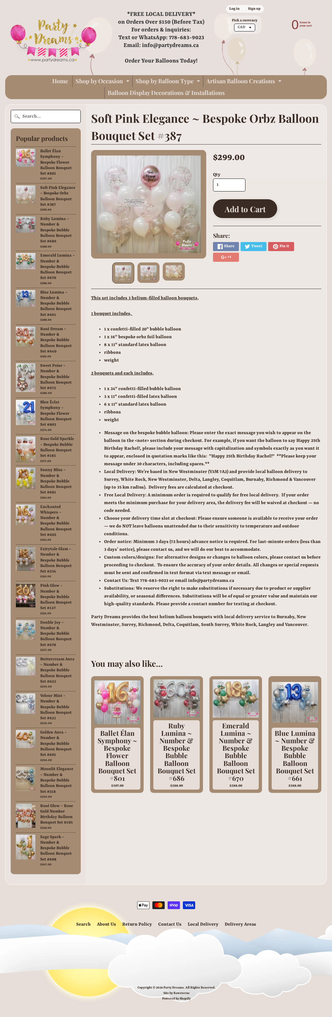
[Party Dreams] (53, 37)
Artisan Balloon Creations (244, 82)
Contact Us (170, 924)
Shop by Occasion (103, 82)
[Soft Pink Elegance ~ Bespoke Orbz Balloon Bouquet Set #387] (123, 272)
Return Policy (137, 924)
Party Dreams (173, 987)
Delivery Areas (240, 924)
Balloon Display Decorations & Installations (166, 93)
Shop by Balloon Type (169, 82)
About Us (106, 924)
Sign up (254, 9)
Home (60, 81)
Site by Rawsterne (176, 993)
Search (83, 924)
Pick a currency (244, 20)
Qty (216, 174)
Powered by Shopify (176, 998)
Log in (234, 9)
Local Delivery (203, 924)
